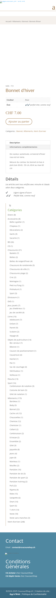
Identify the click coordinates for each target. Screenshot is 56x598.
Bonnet (25, 21)
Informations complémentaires (23, 147)
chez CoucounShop (19, 573)
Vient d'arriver (40, 131)
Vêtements (16, 21)
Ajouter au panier (18, 121)
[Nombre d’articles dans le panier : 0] (10, 205)
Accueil (8, 21)
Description (15, 142)
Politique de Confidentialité (34, 594)
